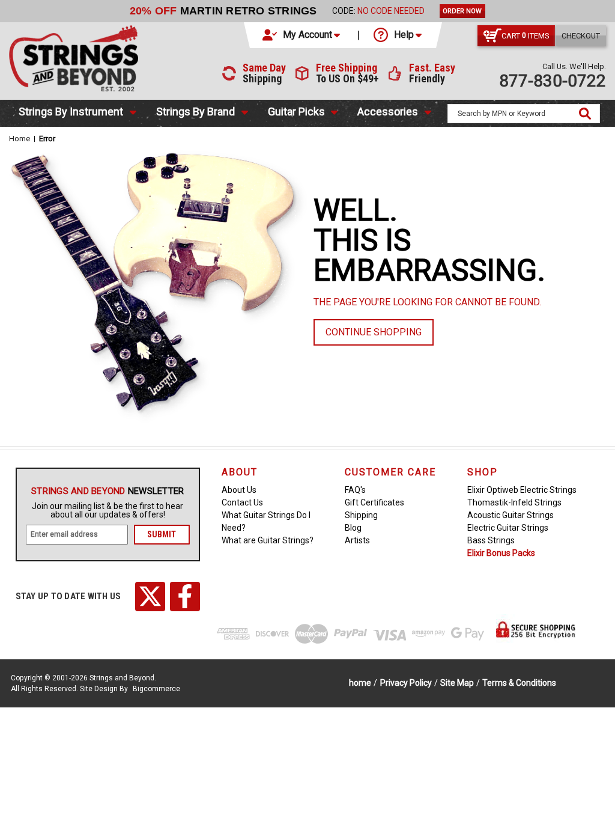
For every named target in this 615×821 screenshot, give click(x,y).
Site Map (457, 683)
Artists (357, 540)
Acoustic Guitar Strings (510, 515)
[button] (302, 35)
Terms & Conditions (519, 683)
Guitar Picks (296, 111)
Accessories (387, 111)
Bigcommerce (156, 689)
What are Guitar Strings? (268, 540)
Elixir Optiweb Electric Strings (522, 490)
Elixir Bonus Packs (501, 553)
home (360, 683)
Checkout (581, 35)
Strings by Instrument (71, 111)
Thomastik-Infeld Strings (514, 502)
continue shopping (374, 332)
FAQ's (355, 490)
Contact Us (242, 502)
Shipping (361, 515)
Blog (353, 528)
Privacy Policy (406, 683)
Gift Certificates (374, 502)
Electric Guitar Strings (507, 528)
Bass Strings (491, 540)
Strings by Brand (195, 111)
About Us (239, 490)
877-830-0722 (552, 81)
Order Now (462, 11)
